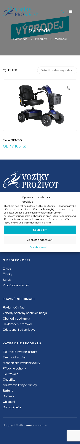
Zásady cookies (38, 246)
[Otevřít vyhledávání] (62, 11)
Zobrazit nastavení (40, 240)
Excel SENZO (12, 140)
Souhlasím (40, 230)
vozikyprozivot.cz (37, 425)
